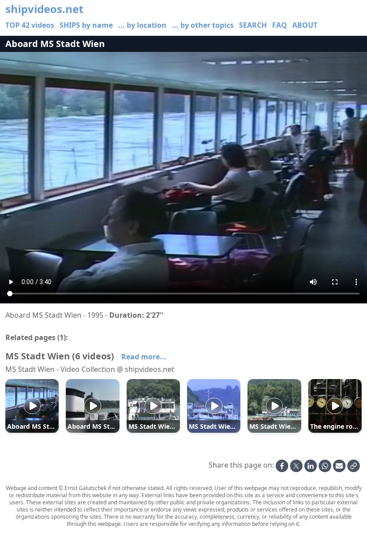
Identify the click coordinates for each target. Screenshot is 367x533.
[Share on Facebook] (282, 466)
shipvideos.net (44, 9)
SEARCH (253, 25)
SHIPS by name (86, 25)
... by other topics (203, 25)
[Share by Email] (339, 466)
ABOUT (304, 25)
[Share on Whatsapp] (325, 466)
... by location (142, 25)
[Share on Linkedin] (310, 466)
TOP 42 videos (29, 25)
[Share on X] (296, 466)
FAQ (279, 25)
